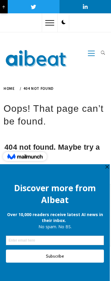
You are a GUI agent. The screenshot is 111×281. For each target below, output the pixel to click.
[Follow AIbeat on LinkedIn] (85, 6)
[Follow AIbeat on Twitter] (33, 6)
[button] (64, 22)
